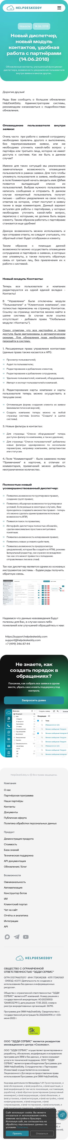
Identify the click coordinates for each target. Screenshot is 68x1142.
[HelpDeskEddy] (29, 8)
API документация (15, 861)
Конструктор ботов (15, 893)
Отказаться (42, 1133)
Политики (22, 1127)
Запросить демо (34, 700)
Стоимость (10, 844)
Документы (11, 812)
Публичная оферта (15, 818)
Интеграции (11, 921)
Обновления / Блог (15, 866)
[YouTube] (25, 937)
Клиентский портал (15, 904)
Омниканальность (15, 882)
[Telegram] (16, 937)
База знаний (11, 850)
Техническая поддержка (18, 855)
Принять (17, 1133)
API (6, 926)
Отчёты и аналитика (16, 915)
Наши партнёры (13, 801)
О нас (7, 790)
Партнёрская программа (18, 795)
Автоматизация (13, 887)
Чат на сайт (10, 910)
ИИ (6, 898)
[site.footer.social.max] (7, 937)
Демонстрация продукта (19, 838)
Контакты (9, 806)
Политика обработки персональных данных (30, 823)
